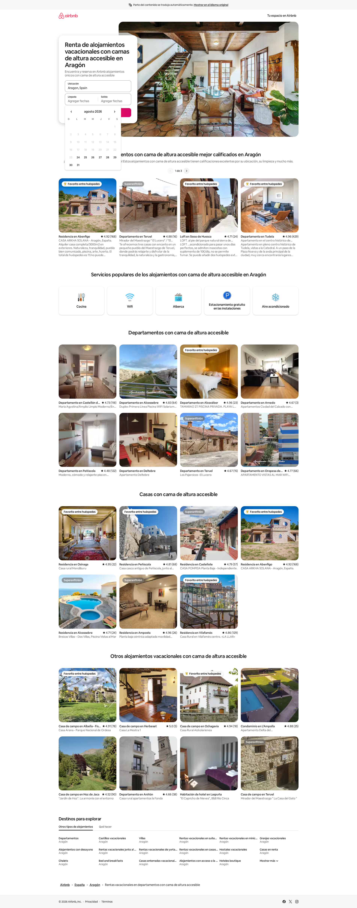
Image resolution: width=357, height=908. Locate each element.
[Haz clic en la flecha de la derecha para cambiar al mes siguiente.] (114, 112)
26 (92, 157)
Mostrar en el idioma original (211, 5)
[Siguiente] (186, 171)
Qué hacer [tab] (105, 826)
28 (107, 157)
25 (85, 157)
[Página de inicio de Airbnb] (68, 16)
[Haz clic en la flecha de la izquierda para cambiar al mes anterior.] (71, 112)
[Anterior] (171, 171)
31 (78, 165)
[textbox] (81, 101)
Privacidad (91, 901)
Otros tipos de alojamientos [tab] (76, 826)
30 (71, 165)
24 (78, 157)
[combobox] (98, 88)
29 (114, 157)
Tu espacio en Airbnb (281, 16)
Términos (107, 901)
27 (100, 157)
